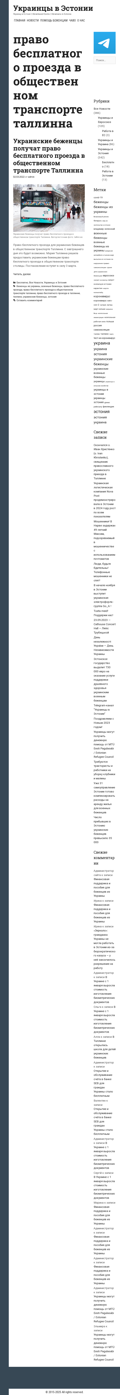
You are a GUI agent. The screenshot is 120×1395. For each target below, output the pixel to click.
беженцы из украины (28, 286)
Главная (19, 20)
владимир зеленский (104, 229)
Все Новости (36, 282)
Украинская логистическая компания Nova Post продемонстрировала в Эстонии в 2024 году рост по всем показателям (105, 499)
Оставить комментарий (29, 300)
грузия (109, 267)
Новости (33, 20)
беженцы (101, 202)
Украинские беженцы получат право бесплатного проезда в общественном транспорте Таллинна (49, 155)
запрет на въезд (100, 280)
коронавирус (102, 296)
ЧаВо (72, 20)
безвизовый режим (101, 217)
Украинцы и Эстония (55, 282)
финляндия (108, 406)
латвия (103, 305)
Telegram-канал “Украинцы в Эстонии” (104, 709)
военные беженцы (51, 286)
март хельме (99, 309)
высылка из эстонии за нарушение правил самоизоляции (103, 263)
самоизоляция (101, 329)
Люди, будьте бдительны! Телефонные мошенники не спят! (103, 572)
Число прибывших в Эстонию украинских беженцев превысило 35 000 (103, 830)
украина (102, 343)
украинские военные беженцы (101, 373)
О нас (81, 20)
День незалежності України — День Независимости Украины (104, 646)
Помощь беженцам (54, 20)
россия (98, 325)
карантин (98, 288)
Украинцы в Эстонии (53, 8)
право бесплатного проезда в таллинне (58, 293)
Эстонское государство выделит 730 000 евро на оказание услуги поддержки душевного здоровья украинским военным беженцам (104, 679)
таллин (97, 334)
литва (109, 305)
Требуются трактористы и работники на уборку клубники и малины (104, 770)
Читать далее (22, 274)
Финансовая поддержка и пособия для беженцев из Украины (102, 887)
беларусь (98, 221)
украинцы (99, 381)
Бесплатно (22, 282)
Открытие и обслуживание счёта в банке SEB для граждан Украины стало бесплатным (103, 1083)
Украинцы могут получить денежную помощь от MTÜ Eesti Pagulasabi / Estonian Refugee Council (104, 744)
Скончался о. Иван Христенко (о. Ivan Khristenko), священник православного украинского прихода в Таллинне (104, 461)
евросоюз (108, 275)
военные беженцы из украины (101, 246)
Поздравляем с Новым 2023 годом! (104, 723)
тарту (111, 334)
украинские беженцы (35, 296)
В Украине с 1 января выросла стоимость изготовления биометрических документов (104, 989)
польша (110, 321)
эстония (52, 296)
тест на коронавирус (104, 338)
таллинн (17, 296)
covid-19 (98, 197)
